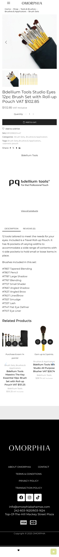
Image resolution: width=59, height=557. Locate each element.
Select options (44, 342)
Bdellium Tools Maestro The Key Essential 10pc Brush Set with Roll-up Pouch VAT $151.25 (15, 378)
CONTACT (43, 467)
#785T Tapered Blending (17, 268)
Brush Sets (33, 11)
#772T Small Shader (14, 284)
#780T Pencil (10, 272)
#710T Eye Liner (11, 310)
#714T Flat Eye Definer (15, 307)
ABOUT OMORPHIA (19, 467)
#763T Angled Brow (14, 291)
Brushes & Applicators (15, 11)
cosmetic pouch (10, 143)
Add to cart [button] (15, 343)
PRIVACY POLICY (29, 481)
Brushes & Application (30, 141)
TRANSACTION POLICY (28, 488)
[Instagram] (29, 497)
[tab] (11, 228)
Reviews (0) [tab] (29, 228)
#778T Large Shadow (14, 276)
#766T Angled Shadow (15, 288)
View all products (29, 211)
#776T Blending (11, 280)
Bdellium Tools (15, 388)
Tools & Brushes (28, 9)
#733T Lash (9, 303)
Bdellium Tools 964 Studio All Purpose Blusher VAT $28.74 (44, 368)
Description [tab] (11, 228)
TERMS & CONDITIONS (29, 474)
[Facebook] (21, 497)
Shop (15, 9)
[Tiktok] (38, 497)
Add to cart (31, 122)
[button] (6, 42)
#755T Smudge (11, 299)
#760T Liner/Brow (12, 295)
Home (8, 9)
